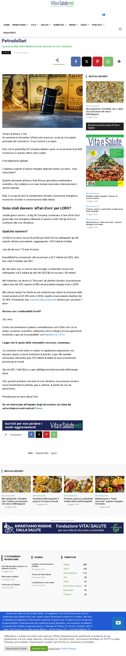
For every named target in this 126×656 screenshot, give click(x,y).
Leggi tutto (54, 648)
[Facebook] (76, 61)
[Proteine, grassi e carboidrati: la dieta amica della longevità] (78, 484)
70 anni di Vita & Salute (41, 574)
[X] (87, 61)
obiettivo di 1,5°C (54, 334)
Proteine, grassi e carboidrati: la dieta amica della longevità (78, 500)
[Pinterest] (97, 61)
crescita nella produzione (43, 299)
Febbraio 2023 (42, 453)
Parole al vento (92, 106)
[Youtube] (103, 15)
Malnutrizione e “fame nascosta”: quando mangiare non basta (104, 223)
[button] (120, 28)
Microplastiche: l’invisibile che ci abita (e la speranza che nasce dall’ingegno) (104, 111)
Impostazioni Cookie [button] (16, 648)
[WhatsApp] (108, 61)
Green (6, 52)
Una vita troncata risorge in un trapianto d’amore (14, 567)
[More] (119, 61)
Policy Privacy (68, 648)
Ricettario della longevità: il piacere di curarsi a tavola (101, 197)
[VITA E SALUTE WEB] (63, 4)
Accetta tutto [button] (39, 648)
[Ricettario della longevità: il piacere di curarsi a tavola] (47, 484)
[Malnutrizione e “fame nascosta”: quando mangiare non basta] (109, 484)
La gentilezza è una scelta (43, 582)
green (54, 453)
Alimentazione (92, 193)
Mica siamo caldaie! (10, 577)
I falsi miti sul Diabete (11, 585)
